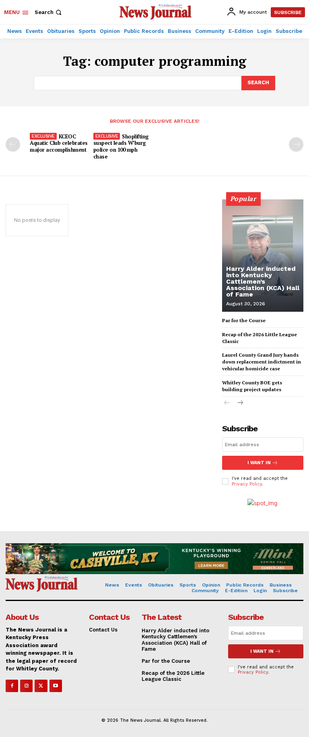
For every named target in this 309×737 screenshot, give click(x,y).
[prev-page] (13, 144)
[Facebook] (12, 686)
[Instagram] (26, 686)
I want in (259, 462)
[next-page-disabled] (296, 144)
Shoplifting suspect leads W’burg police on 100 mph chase (121, 146)
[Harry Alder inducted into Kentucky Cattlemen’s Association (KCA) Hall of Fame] (262, 255)
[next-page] (240, 403)
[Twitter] (41, 686)
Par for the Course (244, 320)
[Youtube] (55, 686)
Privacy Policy (247, 484)
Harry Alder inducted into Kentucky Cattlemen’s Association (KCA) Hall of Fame (262, 281)
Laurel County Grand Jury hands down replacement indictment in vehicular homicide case (261, 362)
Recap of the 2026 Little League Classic (173, 676)
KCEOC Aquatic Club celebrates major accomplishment (59, 143)
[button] (49, 12)
